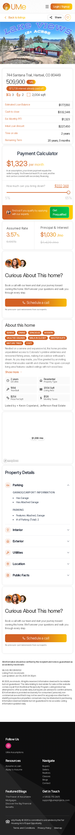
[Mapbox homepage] (11, 461)
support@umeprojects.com (55, 800)
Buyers (45, 766)
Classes (46, 776)
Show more (12, 372)
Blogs (45, 779)
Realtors (46, 772)
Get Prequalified (59, 212)
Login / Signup (61, 6)
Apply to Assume (14, 769)
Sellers (45, 769)
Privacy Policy (44, 827)
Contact (46, 783)
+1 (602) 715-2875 (51, 796)
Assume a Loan (13, 766)
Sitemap (58, 827)
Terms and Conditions (24, 827)
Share (58, 17)
